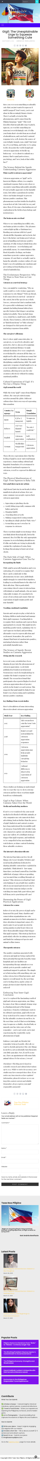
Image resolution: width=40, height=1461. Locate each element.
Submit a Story (14, 1442)
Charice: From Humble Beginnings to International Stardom (16, 1315)
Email (3, 1157)
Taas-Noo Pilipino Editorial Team (21, 1103)
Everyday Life (20, 41)
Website (4, 1167)
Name (4, 1148)
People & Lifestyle (30, 41)
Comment (5, 1123)
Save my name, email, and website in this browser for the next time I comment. (19, 1178)
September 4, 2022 (9, 41)
